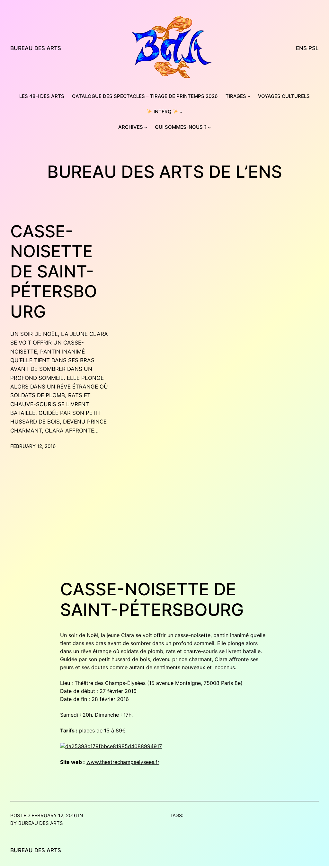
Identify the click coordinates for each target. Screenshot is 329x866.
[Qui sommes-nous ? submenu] (209, 127)
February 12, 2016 (33, 446)
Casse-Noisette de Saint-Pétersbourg (53, 272)
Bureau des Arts (35, 48)
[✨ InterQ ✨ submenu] (181, 111)
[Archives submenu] (145, 127)
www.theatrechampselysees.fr (122, 762)
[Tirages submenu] (248, 96)
